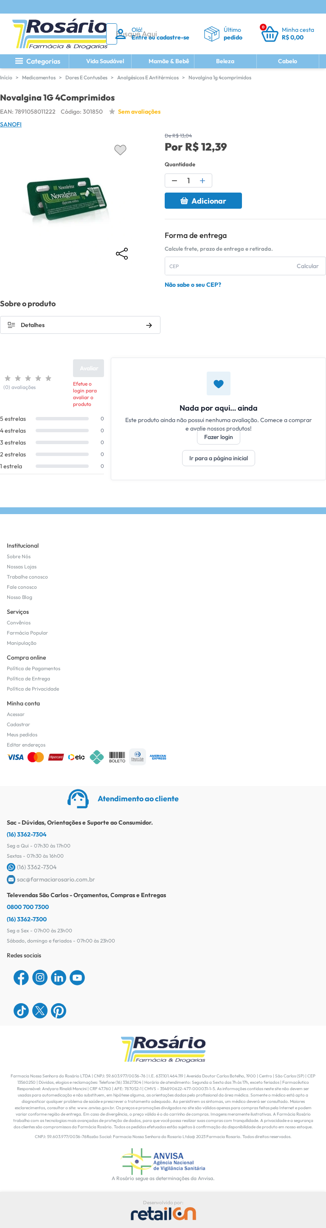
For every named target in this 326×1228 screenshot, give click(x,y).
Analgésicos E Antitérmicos (148, 77)
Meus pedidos (22, 734)
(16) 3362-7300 (27, 919)
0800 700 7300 (28, 907)
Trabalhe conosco (27, 576)
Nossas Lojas (22, 566)
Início (6, 77)
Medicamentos (39, 77)
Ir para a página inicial (218, 458)
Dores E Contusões (86, 77)
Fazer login (218, 437)
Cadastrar (18, 724)
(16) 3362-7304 (27, 834)
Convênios (19, 622)
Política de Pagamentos (33, 668)
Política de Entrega (28, 678)
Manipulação (22, 643)
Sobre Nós (19, 556)
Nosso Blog (19, 597)
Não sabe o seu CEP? (193, 284)
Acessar (16, 714)
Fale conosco (22, 587)
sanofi (11, 124)
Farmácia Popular (27, 632)
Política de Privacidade (33, 688)
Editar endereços (26, 744)
